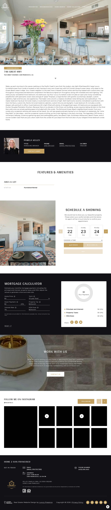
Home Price (9, 296)
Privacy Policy (77, 502)
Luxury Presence (46, 502)
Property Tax (33, 302)
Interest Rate (9, 307)
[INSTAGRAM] (92, 502)
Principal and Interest (74, 309)
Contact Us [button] (55, 374)
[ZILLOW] (105, 502)
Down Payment (10, 302)
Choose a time (70, 240)
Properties (33, 6)
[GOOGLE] (101, 502)
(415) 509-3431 (49, 146)
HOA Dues (32, 307)
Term (31, 296)
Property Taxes (72, 312)
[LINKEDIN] (96, 502)
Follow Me (86, 401)
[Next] (106, 231)
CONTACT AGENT (34, 151)
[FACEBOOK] (87, 502)
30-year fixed (33, 298)
